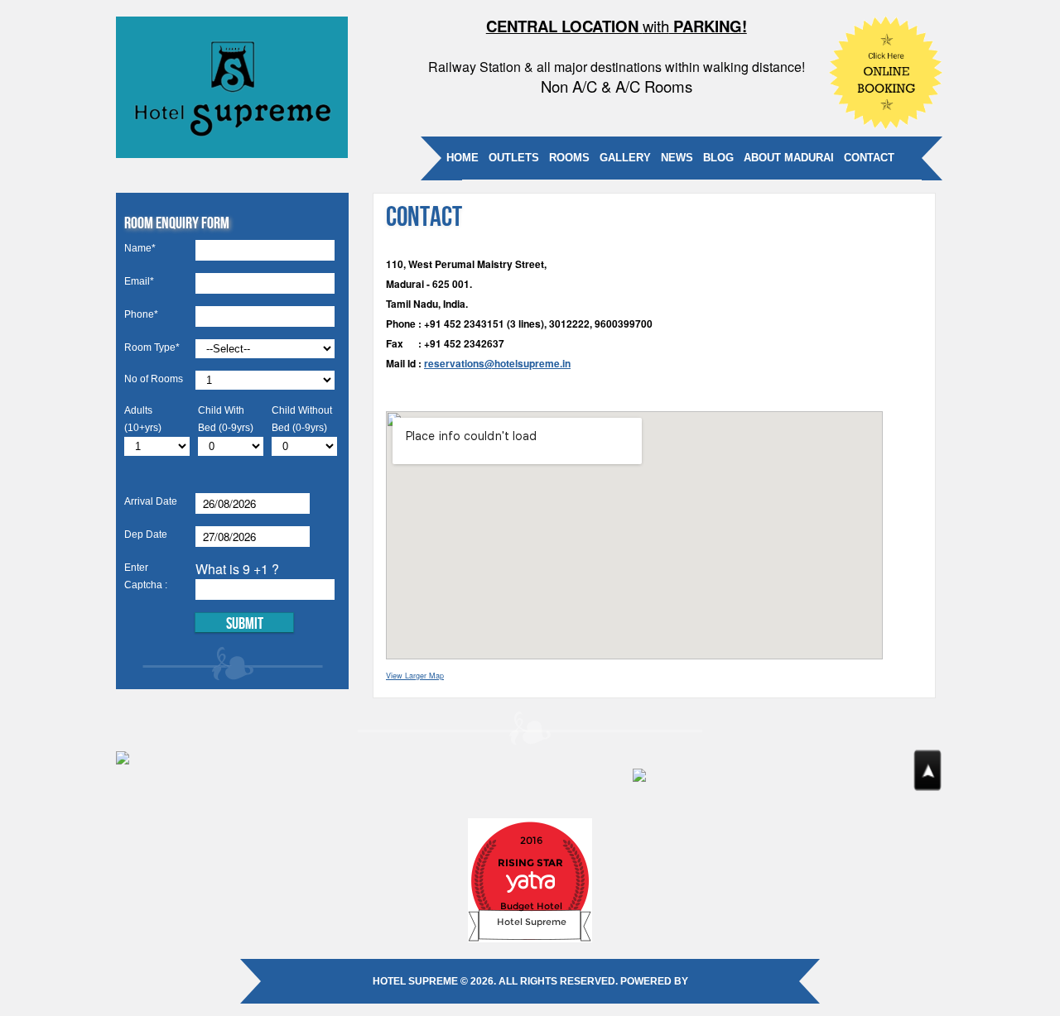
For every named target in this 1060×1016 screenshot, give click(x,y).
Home (462, 157)
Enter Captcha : (145, 576)
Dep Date (145, 534)
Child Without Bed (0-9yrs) (302, 419)
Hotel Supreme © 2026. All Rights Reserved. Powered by (530, 981)
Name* (140, 248)
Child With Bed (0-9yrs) (225, 419)
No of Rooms (153, 379)
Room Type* (152, 347)
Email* (139, 281)
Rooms (569, 157)
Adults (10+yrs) (142, 419)
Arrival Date (150, 501)
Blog (718, 157)
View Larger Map (415, 675)
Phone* (141, 314)
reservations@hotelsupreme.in (497, 363)
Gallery (625, 157)
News (677, 157)
